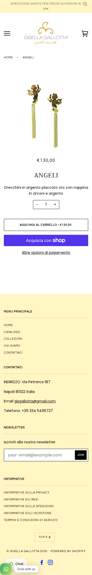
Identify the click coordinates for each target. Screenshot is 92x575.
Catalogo (12, 332)
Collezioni (13, 338)
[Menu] (7, 33)
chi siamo (12, 345)
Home (8, 57)
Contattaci (13, 352)
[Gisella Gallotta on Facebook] (41, 563)
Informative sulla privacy (27, 492)
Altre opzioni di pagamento (46, 252)
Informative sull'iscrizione (28, 513)
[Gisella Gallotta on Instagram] (50, 563)
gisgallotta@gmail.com (35, 401)
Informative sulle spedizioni (29, 506)
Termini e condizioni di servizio (31, 520)
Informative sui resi (21, 499)
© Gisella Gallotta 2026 (27, 551)
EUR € (43, 537)
